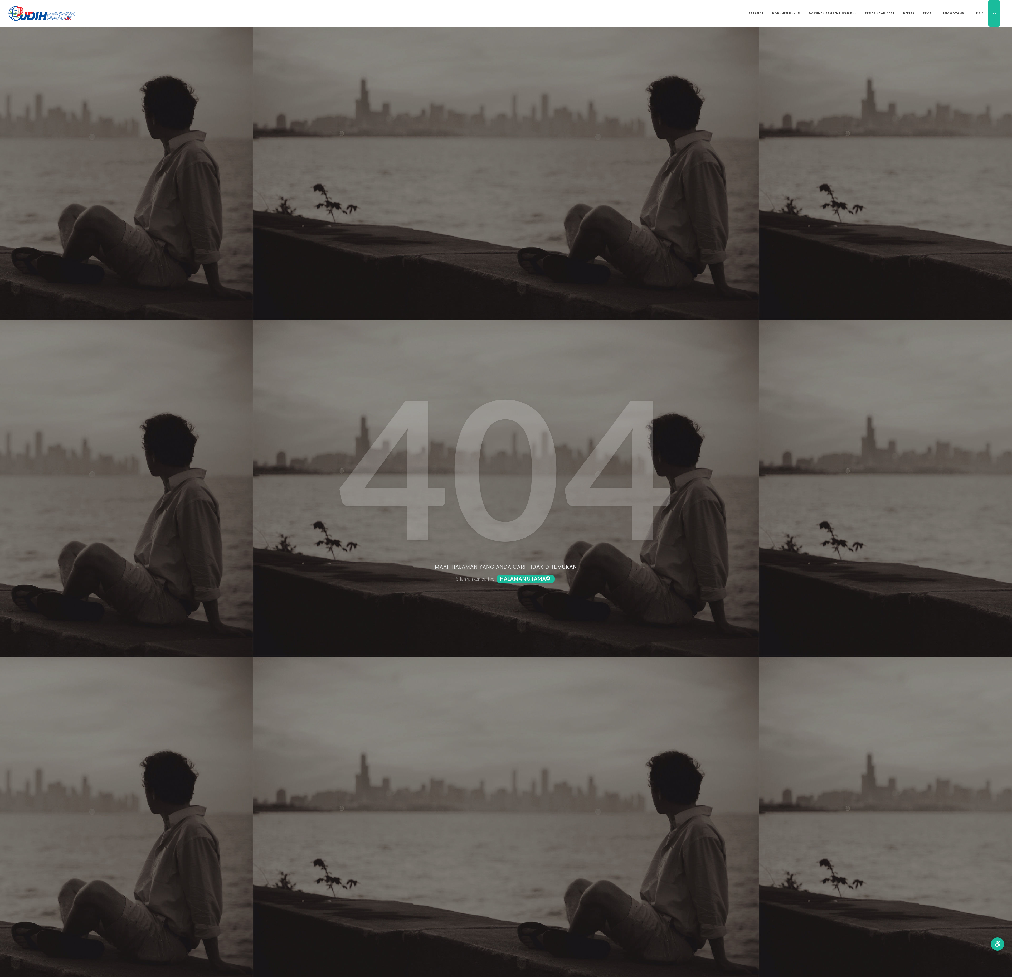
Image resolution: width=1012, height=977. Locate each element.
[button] (997, 944)
